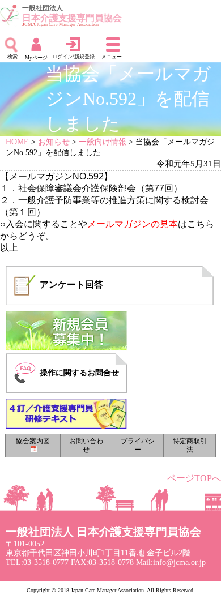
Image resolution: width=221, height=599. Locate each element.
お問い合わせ (86, 445)
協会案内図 (33, 441)
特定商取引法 (190, 445)
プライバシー (138, 445)
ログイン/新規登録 (73, 56)
